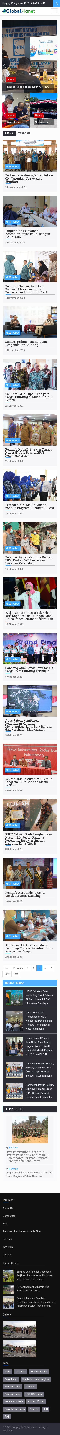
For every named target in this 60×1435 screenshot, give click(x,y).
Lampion (30, 1386)
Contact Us (9, 1216)
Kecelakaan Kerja (14, 1401)
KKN (46, 1409)
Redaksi (7, 1254)
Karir (5, 1223)
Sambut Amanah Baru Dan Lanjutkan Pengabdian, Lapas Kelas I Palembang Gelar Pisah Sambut (36, 1302)
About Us (8, 1208)
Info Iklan (8, 1247)
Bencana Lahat (13, 1386)
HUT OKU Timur (34, 1394)
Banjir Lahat (11, 1379)
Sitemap (7, 1239)
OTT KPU (21, 1371)
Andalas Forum (36, 1401)
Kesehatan (13, 166)
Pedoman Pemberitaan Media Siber (22, 1231)
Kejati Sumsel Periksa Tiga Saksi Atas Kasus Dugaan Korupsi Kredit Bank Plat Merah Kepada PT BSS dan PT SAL (39, 1046)
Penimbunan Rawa (15, 1409)
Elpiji (7, 1416)
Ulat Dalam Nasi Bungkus (35, 1379)
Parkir (8, 1371)
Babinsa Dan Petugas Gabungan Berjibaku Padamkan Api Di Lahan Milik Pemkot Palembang (35, 1275)
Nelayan (34, 1409)
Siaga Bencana (39, 1371)
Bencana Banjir (13, 1394)
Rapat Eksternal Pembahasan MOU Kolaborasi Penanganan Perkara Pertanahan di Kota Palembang (39, 1020)
